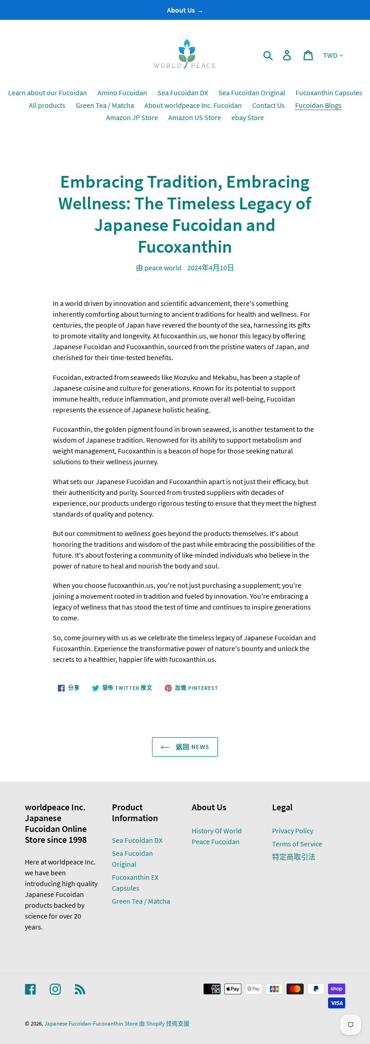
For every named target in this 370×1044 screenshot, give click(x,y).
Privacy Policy (292, 830)
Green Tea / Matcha (141, 900)
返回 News (192, 747)
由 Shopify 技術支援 (164, 1023)
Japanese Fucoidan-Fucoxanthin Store (91, 1023)
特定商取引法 (293, 856)
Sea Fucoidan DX (137, 840)
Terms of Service (297, 843)
